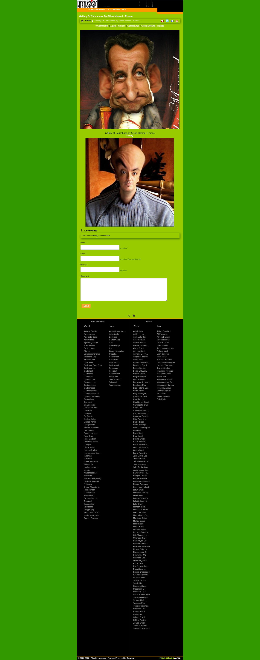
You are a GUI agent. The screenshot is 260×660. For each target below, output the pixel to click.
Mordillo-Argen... (140, 529)
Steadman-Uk (139, 589)
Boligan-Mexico (139, 376)
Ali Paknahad (162, 334)
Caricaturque (89, 368)
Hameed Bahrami (164, 359)
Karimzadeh (114, 365)
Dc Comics (89, 416)
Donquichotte (89, 425)
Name (82, 242)
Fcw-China (88, 436)
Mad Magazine (90, 473)
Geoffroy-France (140, 447)
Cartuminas (89, 399)
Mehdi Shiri (161, 376)
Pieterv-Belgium (140, 549)
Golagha (112, 354)
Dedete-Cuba (90, 419)
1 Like (113, 26)
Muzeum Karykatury (93, 478)
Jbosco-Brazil (139, 459)
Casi (111, 343)
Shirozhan (113, 376)
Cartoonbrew (89, 379)
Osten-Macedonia (91, 487)
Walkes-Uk (138, 614)
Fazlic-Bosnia (139, 442)
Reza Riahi (161, 393)
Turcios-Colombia (140, 606)
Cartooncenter (90, 382)
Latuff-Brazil (138, 490)
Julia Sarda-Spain (140, 467)
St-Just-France (90, 498)
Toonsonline (89, 504)
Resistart (113, 371)
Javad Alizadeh (163, 368)
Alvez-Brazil (138, 348)
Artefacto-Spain (90, 337)
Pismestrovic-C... (140, 552)
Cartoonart (88, 374)
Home (87, 20)
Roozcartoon (114, 374)
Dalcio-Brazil (138, 422)
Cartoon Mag (114, 340)
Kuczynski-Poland (141, 487)
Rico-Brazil (138, 563)
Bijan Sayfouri (163, 354)
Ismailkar (88, 459)
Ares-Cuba (138, 359)
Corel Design (114, 345)
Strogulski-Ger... (140, 600)
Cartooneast (89, 388)
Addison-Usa (138, 334)
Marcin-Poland (139, 512)
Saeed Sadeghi (163, 396)
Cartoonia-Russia (91, 393)
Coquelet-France (140, 416)
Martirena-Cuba (140, 518)
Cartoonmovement (92, 396)
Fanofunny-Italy (90, 433)
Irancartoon (114, 362)
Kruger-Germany (140, 484)
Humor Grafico (90, 450)
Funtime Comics (91, 442)
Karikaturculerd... (91, 467)
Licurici (87, 470)
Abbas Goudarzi (164, 331)
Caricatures (133, 26)
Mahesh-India (139, 507)
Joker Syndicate (91, 461)
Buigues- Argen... (140, 393)
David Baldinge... (140, 425)
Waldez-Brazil (139, 611)
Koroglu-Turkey (140, 476)
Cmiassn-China (90, 408)
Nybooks (88, 484)
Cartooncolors (90, 385)
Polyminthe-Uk (139, 555)
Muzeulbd (88, 476)
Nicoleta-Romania (140, 532)
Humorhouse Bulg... (92, 453)
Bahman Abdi (162, 351)
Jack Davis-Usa (140, 456)
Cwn (111, 348)
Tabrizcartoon (115, 379)
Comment (84, 276)
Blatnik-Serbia (139, 374)
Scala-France (139, 577)
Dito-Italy (137, 430)
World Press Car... (92, 512)
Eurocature (89, 430)
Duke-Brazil (138, 433)
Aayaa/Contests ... (117, 331)
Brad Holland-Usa (140, 388)
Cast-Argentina (139, 399)
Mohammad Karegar (165, 385)
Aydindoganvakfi (91, 343)
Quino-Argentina (140, 560)
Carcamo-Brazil (140, 396)
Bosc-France (139, 379)
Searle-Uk (137, 583)
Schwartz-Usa (139, 580)
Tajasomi (113, 382)
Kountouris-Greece (141, 481)
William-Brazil (139, 617)
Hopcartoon (114, 357)
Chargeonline (89, 405)
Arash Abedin (162, 345)
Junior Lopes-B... (140, 470)
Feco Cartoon (90, 439)
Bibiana (87, 351)
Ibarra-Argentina (140, 453)
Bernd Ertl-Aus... (140, 371)
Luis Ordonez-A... (140, 501)
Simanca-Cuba (139, 586)
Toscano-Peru (139, 603)
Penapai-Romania (140, 544)
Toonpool (88, 501)
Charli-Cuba (138, 408)
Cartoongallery (90, 391)
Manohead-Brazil (140, 510)
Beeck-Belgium (139, 368)
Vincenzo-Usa (139, 609)
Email (82, 254)
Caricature (88, 362)
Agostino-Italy (139, 340)
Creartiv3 (88, 410)
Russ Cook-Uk (139, 569)
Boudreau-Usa (139, 385)
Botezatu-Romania (141, 382)
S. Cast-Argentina (140, 575)
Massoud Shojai (164, 374)
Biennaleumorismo (92, 354)
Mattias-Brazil (139, 521)
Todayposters (115, 385)
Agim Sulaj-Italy (139, 337)
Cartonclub (88, 371)
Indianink (88, 456)
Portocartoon (89, 490)
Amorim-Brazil (139, 351)
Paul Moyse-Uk (139, 541)
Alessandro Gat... (140, 345)
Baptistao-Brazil (140, 365)
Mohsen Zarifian (164, 388)
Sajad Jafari (162, 399)
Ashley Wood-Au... (141, 362)
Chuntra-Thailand (140, 410)
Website (83, 265)
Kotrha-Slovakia (140, 478)
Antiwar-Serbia (90, 331)
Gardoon (131, 658)
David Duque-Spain (141, 427)
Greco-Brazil (138, 450)
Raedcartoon (89, 493)
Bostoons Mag (90, 357)
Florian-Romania (140, 444)
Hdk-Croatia (89, 447)
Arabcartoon (89, 334)
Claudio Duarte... (140, 413)
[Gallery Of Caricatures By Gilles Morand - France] (130, 129)
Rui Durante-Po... (140, 566)
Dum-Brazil (138, 436)
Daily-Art (87, 413)
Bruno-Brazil (138, 391)
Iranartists (113, 359)
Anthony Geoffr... (140, 354)
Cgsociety (88, 402)
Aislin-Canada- (139, 343)
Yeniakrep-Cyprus (92, 515)
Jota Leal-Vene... (140, 464)
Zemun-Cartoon (91, 518)
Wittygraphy (89, 510)
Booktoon (113, 337)
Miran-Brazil (138, 527)
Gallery (121, 26)
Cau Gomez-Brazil (141, 402)
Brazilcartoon (89, 359)
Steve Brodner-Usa (141, 594)
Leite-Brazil (138, 495)
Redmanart (89, 495)
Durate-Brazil (139, 439)
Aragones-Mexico (140, 357)
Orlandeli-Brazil (139, 538)
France (160, 26)
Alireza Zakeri (163, 343)
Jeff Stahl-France (140, 461)
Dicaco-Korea (90, 422)
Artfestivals (114, 334)
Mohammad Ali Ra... (165, 382)
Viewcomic (88, 507)
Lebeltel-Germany (141, 493)
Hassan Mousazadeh (166, 362)
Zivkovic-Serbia (140, 626)
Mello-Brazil (138, 524)
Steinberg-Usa (139, 592)
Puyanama (113, 368)
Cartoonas (88, 376)
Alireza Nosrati (163, 340)
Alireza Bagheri (163, 337)
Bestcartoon (89, 348)
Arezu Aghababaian (165, 348)
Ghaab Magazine (116, 351)
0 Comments (102, 26)
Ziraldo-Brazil (139, 623)
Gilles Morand (148, 26)
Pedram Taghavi (164, 391)
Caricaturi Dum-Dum (93, 365)
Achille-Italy (138, 331)
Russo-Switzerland (141, 572)
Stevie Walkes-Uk (141, 597)
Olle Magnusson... (141, 535)
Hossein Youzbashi (165, 365)
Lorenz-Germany (140, 498)
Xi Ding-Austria (139, 620)
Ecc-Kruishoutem (91, 427)
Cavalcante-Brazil (140, 405)
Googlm (87, 444)
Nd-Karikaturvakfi (91, 481)
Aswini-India (89, 340)
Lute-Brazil (137, 504)
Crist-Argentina (139, 419)
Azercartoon (89, 345)
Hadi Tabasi (162, 357)
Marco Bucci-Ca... (141, 515)
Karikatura (88, 464)
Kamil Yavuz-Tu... (140, 473)
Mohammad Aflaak (165, 379)
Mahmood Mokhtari (165, 371)
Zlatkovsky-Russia (141, 628)
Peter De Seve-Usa (141, 546)
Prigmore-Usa (139, 558)
